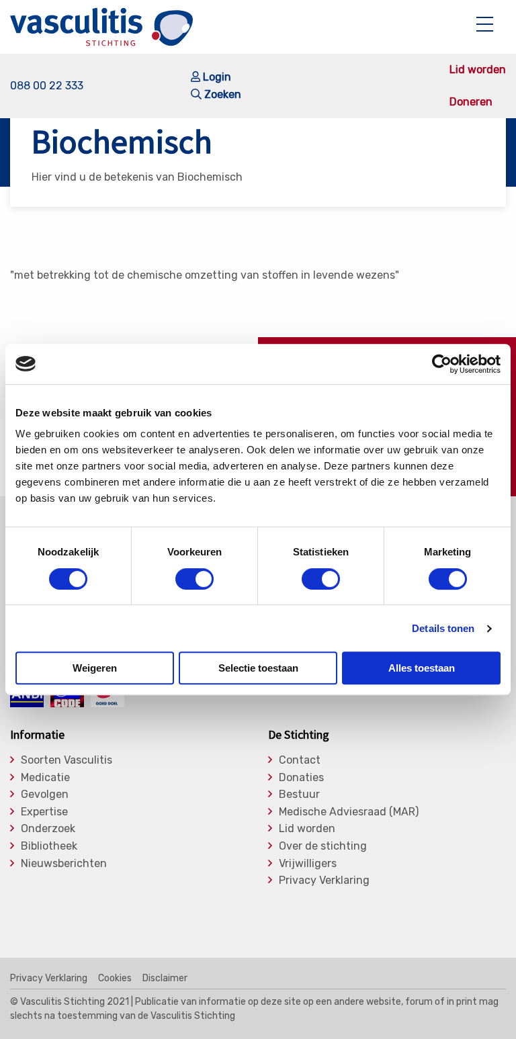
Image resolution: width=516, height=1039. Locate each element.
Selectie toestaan (258, 668)
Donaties (301, 777)
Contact (299, 760)
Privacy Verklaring (324, 880)
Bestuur (299, 794)
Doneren (470, 102)
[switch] (194, 579)
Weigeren (95, 668)
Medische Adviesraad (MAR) (349, 812)
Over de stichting (323, 846)
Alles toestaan (421, 668)
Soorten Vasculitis (66, 760)
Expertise (44, 812)
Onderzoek (48, 828)
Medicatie (45, 777)
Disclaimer (164, 978)
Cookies (115, 978)
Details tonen (443, 628)
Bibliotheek (49, 846)
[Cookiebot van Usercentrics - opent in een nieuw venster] (442, 364)
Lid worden (477, 69)
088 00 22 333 (46, 85)
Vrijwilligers (308, 863)
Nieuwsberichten (64, 863)
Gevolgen (45, 794)
